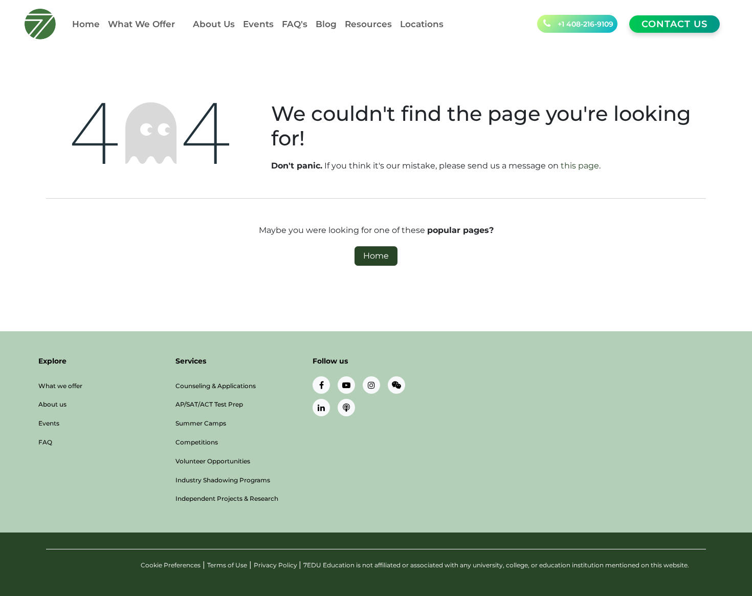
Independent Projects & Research (226, 498)
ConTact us (674, 24)
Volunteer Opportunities (212, 461)
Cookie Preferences (171, 565)
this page (580, 166)
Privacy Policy (276, 565)
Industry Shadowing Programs (222, 480)
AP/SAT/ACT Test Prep (209, 404)
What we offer (60, 386)
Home (376, 256)
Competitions (196, 442)
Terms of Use (227, 565)
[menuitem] (86, 24)
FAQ (45, 442)
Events (48, 423)
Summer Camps (200, 423)
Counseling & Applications (215, 386)
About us (52, 404)
